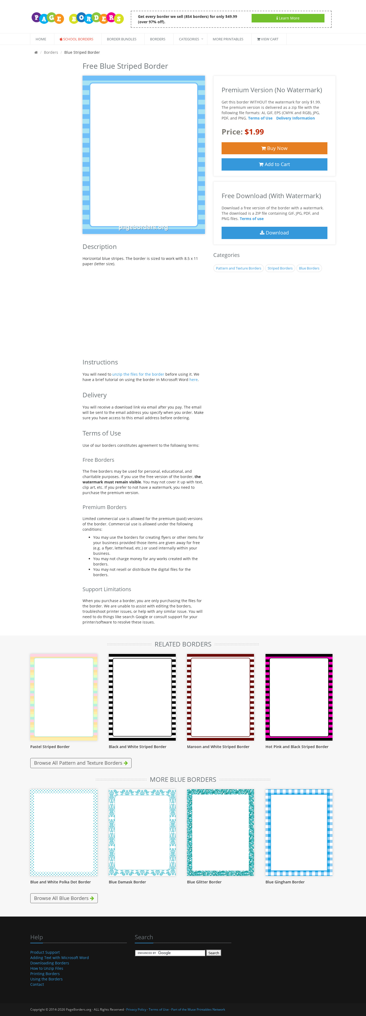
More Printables (228, 39)
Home (41, 39)
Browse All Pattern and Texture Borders (79, 763)
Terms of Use (260, 118)
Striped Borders (280, 268)
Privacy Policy (136, 1009)
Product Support (45, 952)
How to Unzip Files (46, 968)
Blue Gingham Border (285, 881)
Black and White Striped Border (137, 746)
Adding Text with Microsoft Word (59, 957)
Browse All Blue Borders (62, 898)
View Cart (269, 39)
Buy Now (276, 148)
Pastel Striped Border (50, 746)
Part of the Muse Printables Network (198, 1009)
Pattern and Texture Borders (238, 268)
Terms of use (252, 218)
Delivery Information (295, 118)
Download (276, 232)
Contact (37, 984)
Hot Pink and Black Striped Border (297, 746)
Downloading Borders (49, 962)
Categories (189, 39)
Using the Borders (46, 979)
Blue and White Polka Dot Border (60, 881)
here (193, 379)
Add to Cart (276, 164)
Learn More (289, 18)
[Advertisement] (52, 140)
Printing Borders (45, 973)
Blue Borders (309, 268)
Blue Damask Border (127, 881)
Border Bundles (121, 39)
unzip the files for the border (138, 374)
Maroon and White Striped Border (218, 746)
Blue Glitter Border (204, 881)
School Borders (77, 39)
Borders (157, 39)
